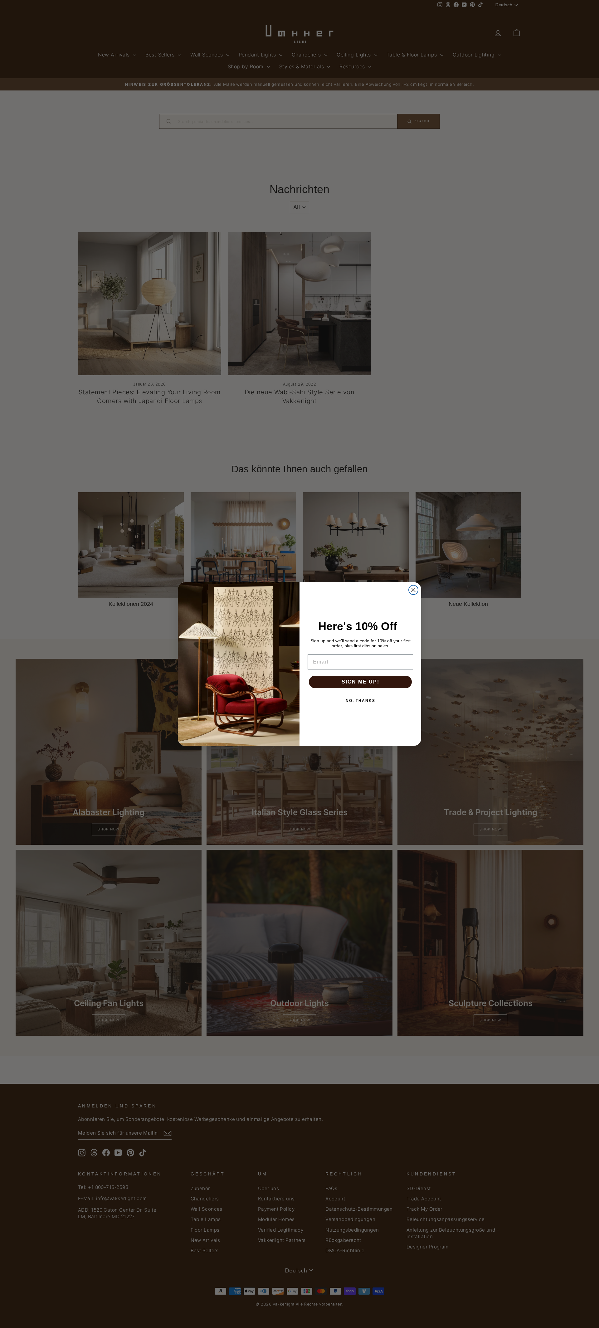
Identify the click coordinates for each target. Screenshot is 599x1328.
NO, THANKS (360, 700)
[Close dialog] (413, 590)
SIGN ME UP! (360, 681)
